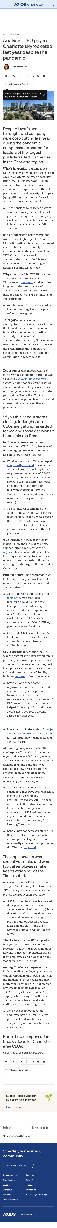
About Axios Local (10, 1175)
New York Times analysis (30, 379)
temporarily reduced (20, 465)
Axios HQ (29, 1180)
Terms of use (31, 1190)
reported (8, 552)
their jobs (27, 282)
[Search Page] (52, 4)
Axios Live (30, 1175)
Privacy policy (31, 1185)
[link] (6, 75)
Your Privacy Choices (34, 1195)
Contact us (7, 1190)
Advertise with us (10, 1180)
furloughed (14, 598)
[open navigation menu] (5, 4)
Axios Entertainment (11, 1199)
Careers (6, 1185)
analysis (8, 886)
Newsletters (8, 1195)
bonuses (20, 676)
